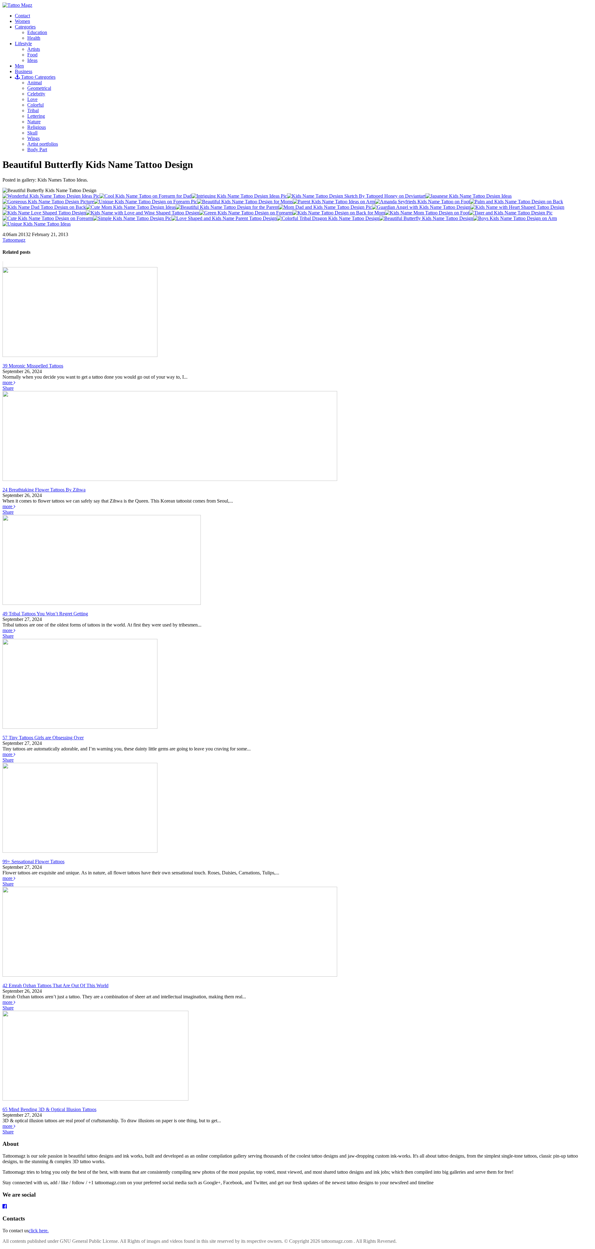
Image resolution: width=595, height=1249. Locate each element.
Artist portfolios (42, 144)
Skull (32, 132)
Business (23, 71)
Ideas (32, 60)
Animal (34, 82)
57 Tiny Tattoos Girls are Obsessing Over (43, 737)
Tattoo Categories (37, 77)
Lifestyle (23, 43)
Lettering (36, 116)
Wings (33, 138)
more (8, 382)
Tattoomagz (13, 240)
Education (37, 32)
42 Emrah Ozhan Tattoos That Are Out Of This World (55, 985)
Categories (25, 26)
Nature (34, 121)
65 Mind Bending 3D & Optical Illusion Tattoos (49, 1109)
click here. (39, 1230)
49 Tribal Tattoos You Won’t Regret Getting (45, 613)
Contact (22, 15)
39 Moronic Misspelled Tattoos (32, 365)
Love (32, 99)
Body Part (37, 149)
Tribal (33, 110)
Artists (33, 49)
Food (32, 54)
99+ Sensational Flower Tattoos (33, 861)
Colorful (35, 105)
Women (22, 21)
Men (19, 65)
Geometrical (39, 88)
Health (33, 38)
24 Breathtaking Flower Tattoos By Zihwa (44, 489)
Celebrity (36, 93)
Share (8, 388)
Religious (36, 127)
